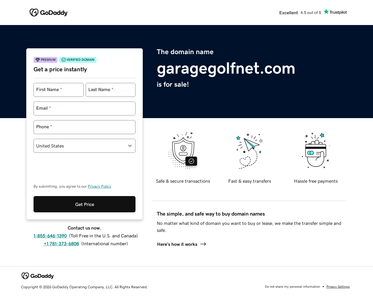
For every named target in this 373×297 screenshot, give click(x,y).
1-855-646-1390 (50, 235)
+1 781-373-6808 (61, 243)
